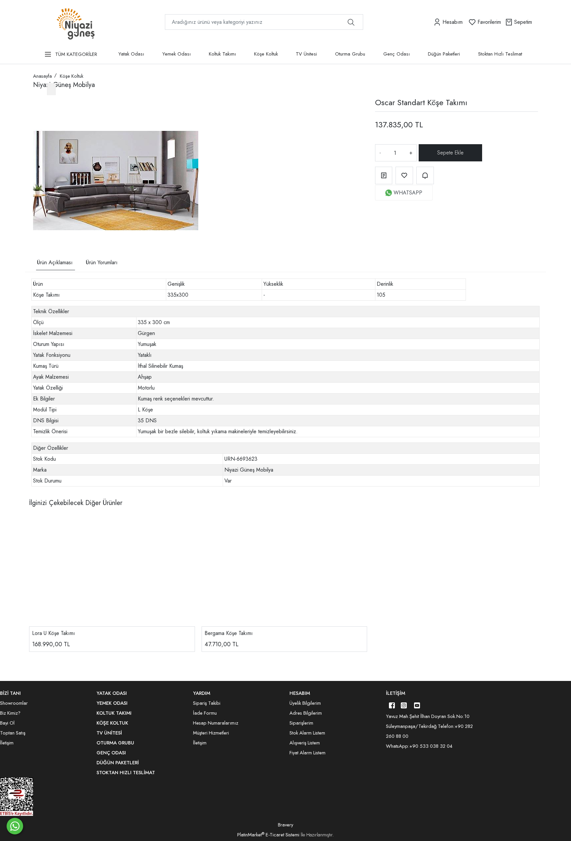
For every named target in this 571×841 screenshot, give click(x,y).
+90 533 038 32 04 (430, 746)
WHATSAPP (408, 192)
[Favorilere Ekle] (404, 175)
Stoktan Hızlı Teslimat (500, 54)
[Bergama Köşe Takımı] (284, 571)
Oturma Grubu (350, 54)
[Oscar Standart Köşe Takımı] (115, 180)
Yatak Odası (131, 54)
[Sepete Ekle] (451, 152)
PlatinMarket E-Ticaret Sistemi (268, 834)
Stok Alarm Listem (307, 732)
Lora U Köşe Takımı (53, 633)
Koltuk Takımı (222, 54)
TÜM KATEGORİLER (76, 54)
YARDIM (201, 693)
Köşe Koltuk (266, 54)
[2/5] (41, 218)
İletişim (395, 693)
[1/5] (37, 218)
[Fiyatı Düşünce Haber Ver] (425, 175)
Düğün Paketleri (444, 54)
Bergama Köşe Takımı (229, 633)
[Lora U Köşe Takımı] (112, 571)
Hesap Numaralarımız (215, 723)
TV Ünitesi (306, 54)
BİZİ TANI (10, 693)
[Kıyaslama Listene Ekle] (384, 175)
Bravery (285, 824)
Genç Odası (396, 54)
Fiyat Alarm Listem (307, 752)
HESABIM (299, 693)
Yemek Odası (176, 54)
